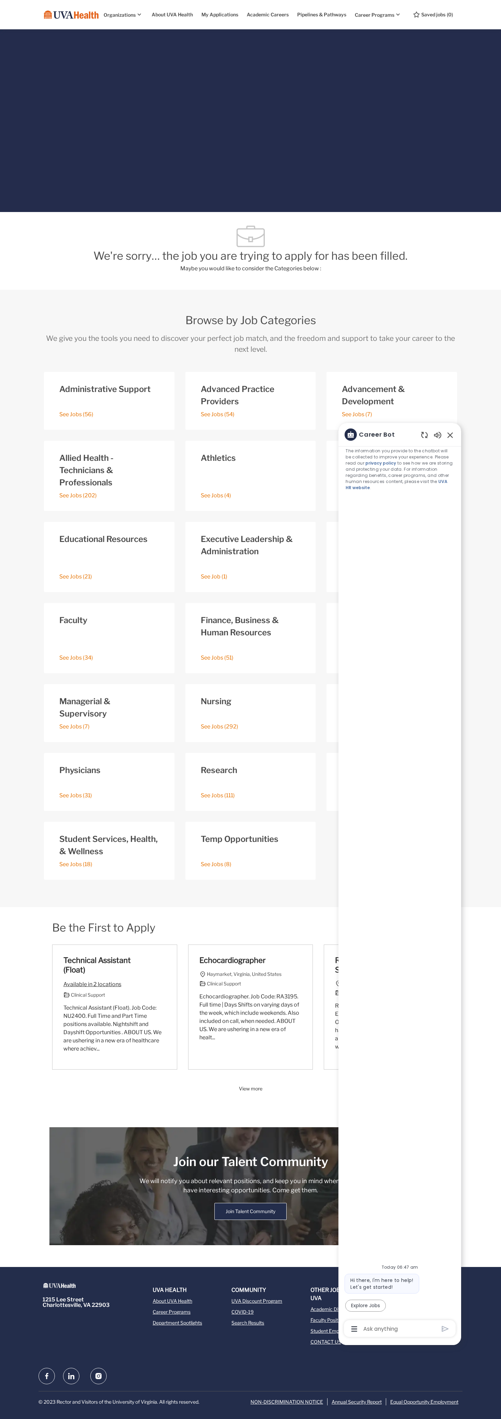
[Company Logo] (71, 15)
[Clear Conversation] (424, 434)
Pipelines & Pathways (321, 14)
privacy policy (381, 463)
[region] (399, 881)
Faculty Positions (328, 1320)
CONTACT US (325, 1342)
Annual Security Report (357, 1402)
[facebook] (47, 1376)
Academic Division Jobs (336, 1309)
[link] (250, 1211)
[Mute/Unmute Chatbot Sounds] (437, 435)
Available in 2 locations (92, 985)
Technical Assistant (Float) (97, 965)
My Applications (219, 14)
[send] (445, 1329)
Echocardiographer (232, 960)
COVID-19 (242, 1312)
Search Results (247, 1323)
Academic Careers (268, 14)
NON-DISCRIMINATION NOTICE (286, 1402)
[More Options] (354, 1329)
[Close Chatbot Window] (450, 435)
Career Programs (172, 1312)
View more (250, 1088)
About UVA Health (172, 14)
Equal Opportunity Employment (424, 1402)
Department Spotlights (177, 1323)
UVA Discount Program (256, 1301)
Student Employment (333, 1331)
